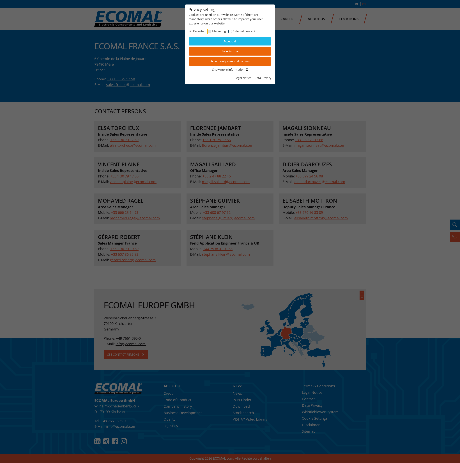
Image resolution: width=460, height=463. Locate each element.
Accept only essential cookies (230, 61)
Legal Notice (243, 78)
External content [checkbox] (244, 31)
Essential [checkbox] (199, 31)
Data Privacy (262, 78)
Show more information (228, 70)
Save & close (230, 51)
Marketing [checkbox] (219, 31)
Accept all (230, 41)
